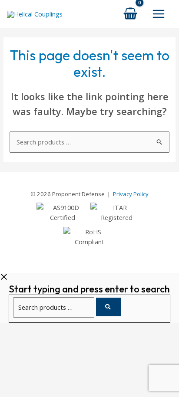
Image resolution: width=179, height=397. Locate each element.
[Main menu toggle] (158, 14)
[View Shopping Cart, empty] (130, 14)
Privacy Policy (131, 194)
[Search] (108, 307)
